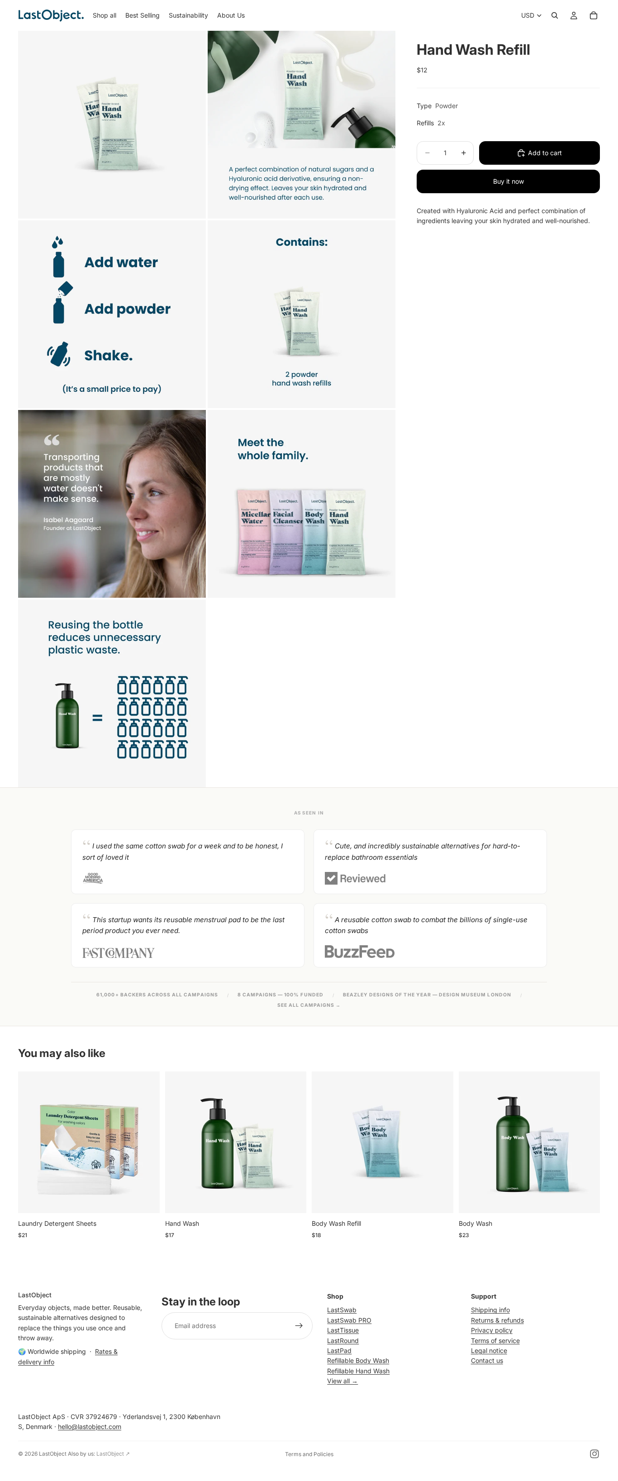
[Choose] (146, 1199)
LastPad (339, 1350)
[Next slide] (146, 1142)
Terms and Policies (309, 1454)
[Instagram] (594, 1453)
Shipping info (490, 1310)
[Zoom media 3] (112, 314)
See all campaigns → (309, 1005)
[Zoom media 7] (112, 693)
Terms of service (495, 1340)
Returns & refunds (497, 1320)
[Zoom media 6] (301, 504)
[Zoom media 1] (112, 125)
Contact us (487, 1360)
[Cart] (594, 15)
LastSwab (342, 1310)
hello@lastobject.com (89, 1426)
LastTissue (343, 1330)
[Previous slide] (31, 1142)
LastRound (343, 1340)
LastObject (53, 1453)
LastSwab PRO (349, 1320)
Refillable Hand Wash (358, 1370)
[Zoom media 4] (301, 314)
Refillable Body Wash (358, 1360)
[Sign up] (299, 1325)
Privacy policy (492, 1330)
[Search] (555, 15)
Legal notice (489, 1350)
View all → (342, 1381)
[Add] (292, 1199)
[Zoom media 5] (112, 504)
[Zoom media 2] (301, 125)
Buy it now (508, 181)
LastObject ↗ (113, 1453)
